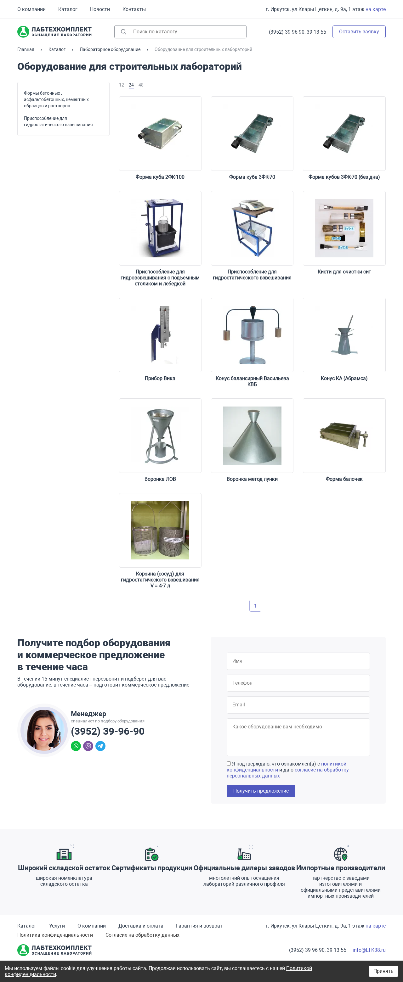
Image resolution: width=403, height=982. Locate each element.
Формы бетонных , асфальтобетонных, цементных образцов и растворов (56, 99)
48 (141, 84)
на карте (376, 9)
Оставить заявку (359, 32)
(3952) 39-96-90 (108, 731)
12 (121, 84)
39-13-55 (316, 32)
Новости (100, 9)
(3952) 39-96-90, (287, 32)
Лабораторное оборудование (110, 49)
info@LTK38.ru (369, 950)
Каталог (67, 9)
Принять (383, 971)
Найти (123, 32)
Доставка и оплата (140, 926)
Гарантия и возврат (199, 926)
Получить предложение (261, 791)
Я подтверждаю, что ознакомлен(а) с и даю (288, 770)
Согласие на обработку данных (142, 935)
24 (131, 84)
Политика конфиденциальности (55, 935)
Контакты (134, 9)
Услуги (57, 926)
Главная (25, 49)
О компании (31, 9)
